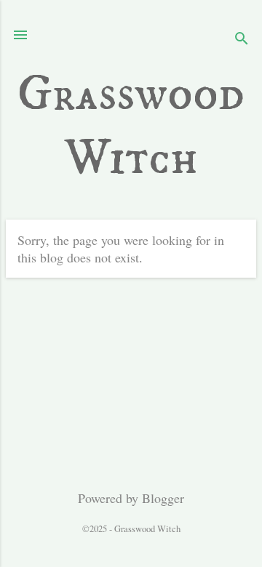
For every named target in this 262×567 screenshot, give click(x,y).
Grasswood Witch (131, 126)
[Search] (241, 39)
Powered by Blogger (131, 498)
